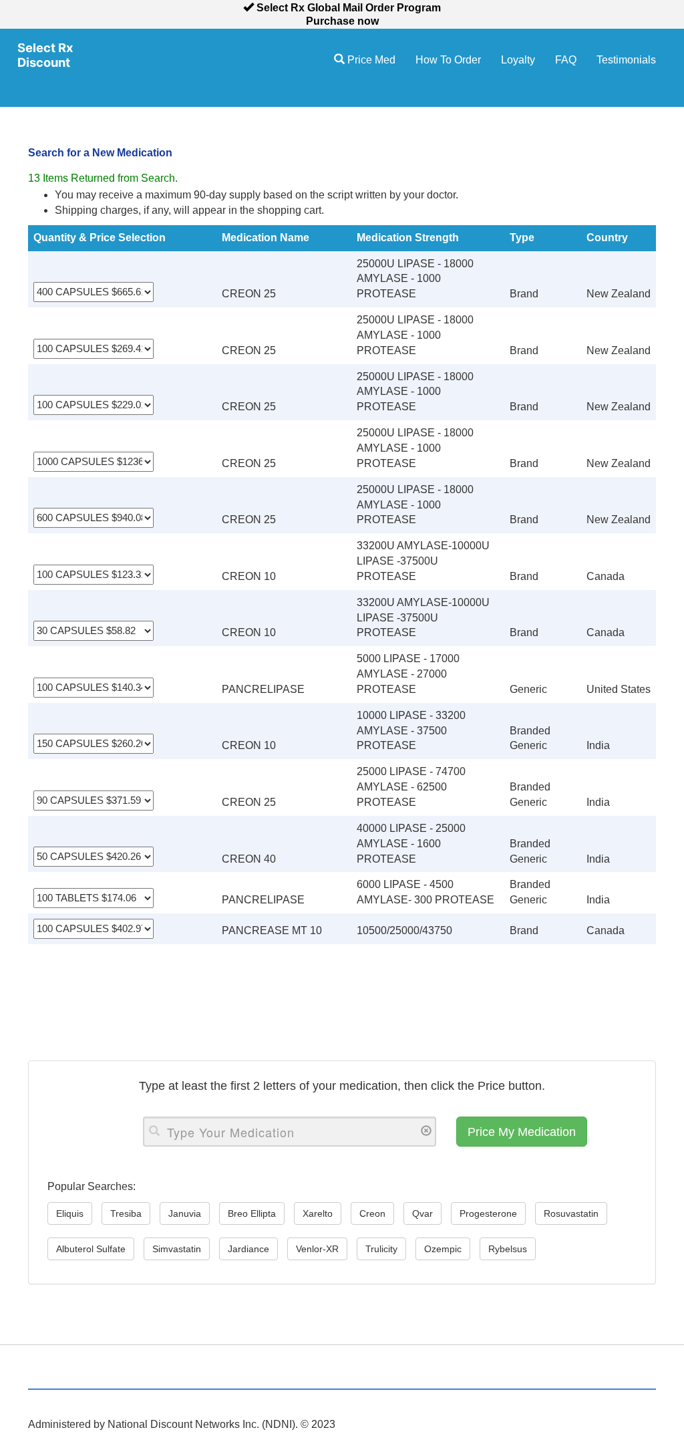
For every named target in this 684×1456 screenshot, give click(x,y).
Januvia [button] (184, 1213)
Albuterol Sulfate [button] (91, 1249)
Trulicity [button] (381, 1249)
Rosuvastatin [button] (571, 1213)
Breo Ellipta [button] (252, 1213)
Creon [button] (372, 1213)
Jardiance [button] (248, 1249)
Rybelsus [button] (507, 1249)
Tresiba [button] (126, 1213)
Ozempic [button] (443, 1249)
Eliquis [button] (69, 1213)
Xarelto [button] (318, 1213)
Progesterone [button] (488, 1213)
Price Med (370, 59)
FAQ (565, 59)
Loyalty (518, 59)
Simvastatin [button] (176, 1249)
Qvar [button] (422, 1213)
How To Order (448, 59)
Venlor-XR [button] (317, 1249)
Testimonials (626, 59)
